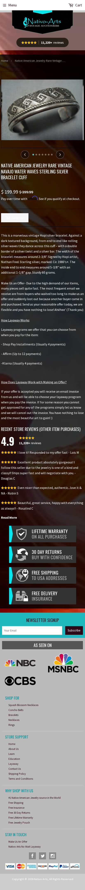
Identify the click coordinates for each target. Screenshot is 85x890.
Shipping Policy (17, 774)
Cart (78, 5)
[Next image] (60, 154)
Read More (9, 517)
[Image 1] (33, 154)
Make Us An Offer (17, 841)
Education (14, 759)
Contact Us (14, 769)
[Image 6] (49, 154)
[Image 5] (45, 154)
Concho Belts (15, 710)
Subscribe (74, 630)
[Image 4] (42, 154)
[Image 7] (52, 154)
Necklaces (13, 720)
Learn (11, 754)
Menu (12, 5)
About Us (13, 749)
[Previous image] (25, 154)
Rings (11, 725)
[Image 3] (39, 154)
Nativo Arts (41, 879)
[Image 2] (36, 154)
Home (4, 61)
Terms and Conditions (20, 779)
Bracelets (13, 715)
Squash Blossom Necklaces (23, 705)
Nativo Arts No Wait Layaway (24, 846)
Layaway (13, 764)
